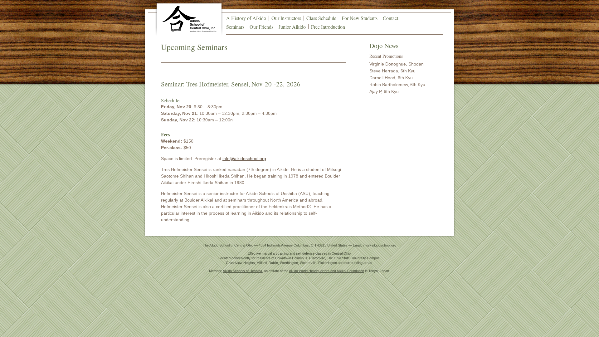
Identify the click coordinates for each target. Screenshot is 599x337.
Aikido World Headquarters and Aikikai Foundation (326, 271)
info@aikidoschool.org (244, 158)
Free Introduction (328, 26)
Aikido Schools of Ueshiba (242, 271)
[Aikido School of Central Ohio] (189, 19)
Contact (390, 18)
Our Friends (261, 26)
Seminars (235, 26)
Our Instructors (286, 18)
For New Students (359, 18)
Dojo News (383, 45)
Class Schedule (321, 18)
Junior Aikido (292, 26)
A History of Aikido (246, 18)
